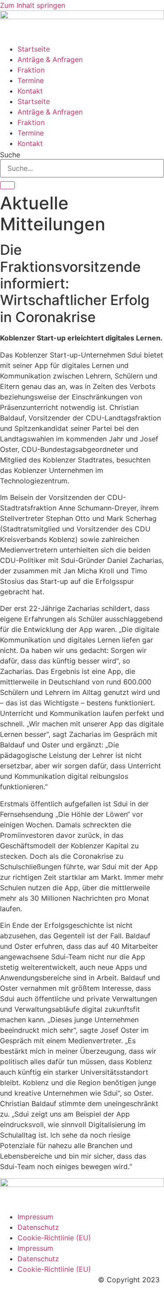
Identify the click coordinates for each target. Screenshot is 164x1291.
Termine (30, 80)
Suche (10, 154)
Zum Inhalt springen (32, 5)
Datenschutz (38, 1227)
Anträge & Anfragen (50, 59)
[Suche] (7, 185)
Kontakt (30, 91)
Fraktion (31, 70)
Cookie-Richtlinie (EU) (54, 1237)
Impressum (35, 1216)
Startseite (33, 49)
